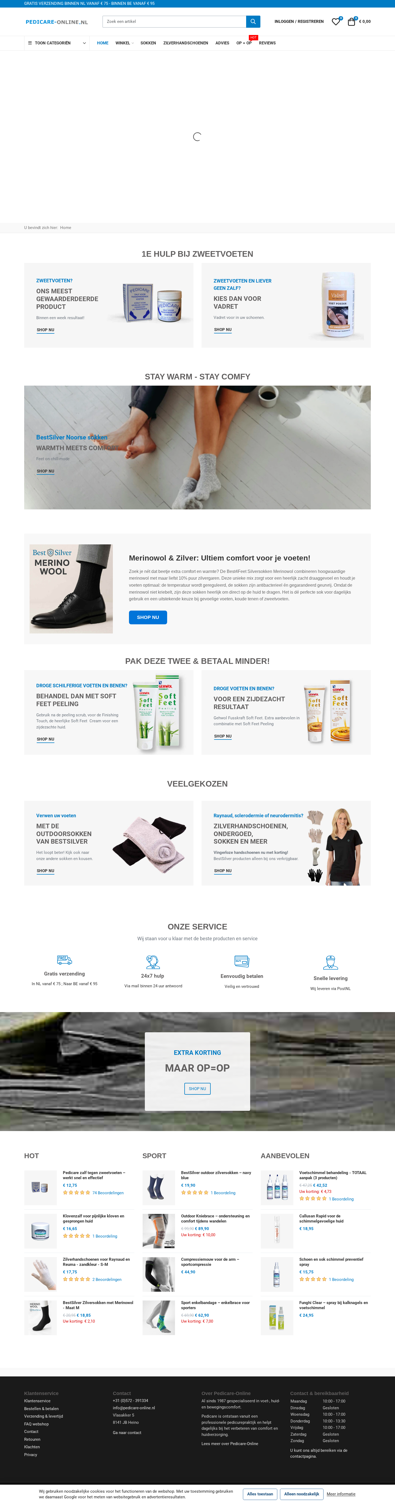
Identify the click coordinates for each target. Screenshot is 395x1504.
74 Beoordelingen (108, 1192)
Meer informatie (341, 1494)
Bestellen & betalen (41, 1408)
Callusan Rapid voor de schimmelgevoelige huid (321, 1219)
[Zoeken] (253, 22)
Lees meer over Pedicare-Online (230, 1443)
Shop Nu (45, 329)
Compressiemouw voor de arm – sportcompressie (210, 1262)
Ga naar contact (127, 1432)
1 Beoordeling (104, 1236)
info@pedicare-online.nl (134, 1408)
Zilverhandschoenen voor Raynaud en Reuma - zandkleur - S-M (96, 1262)
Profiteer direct (309, 173)
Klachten (32, 1447)
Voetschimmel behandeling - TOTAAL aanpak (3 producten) (333, 1175)
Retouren (32, 1439)
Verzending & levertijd (43, 1416)
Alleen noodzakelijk (301, 1494)
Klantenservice (37, 1401)
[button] (336, 22)
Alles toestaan (260, 1494)
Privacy (30, 1454)
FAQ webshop (36, 1424)
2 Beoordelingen (106, 1279)
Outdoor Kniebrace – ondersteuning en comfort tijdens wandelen (215, 1219)
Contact (31, 1431)
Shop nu (197, 1088)
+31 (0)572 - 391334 (130, 1400)
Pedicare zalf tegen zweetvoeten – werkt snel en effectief (94, 1175)
